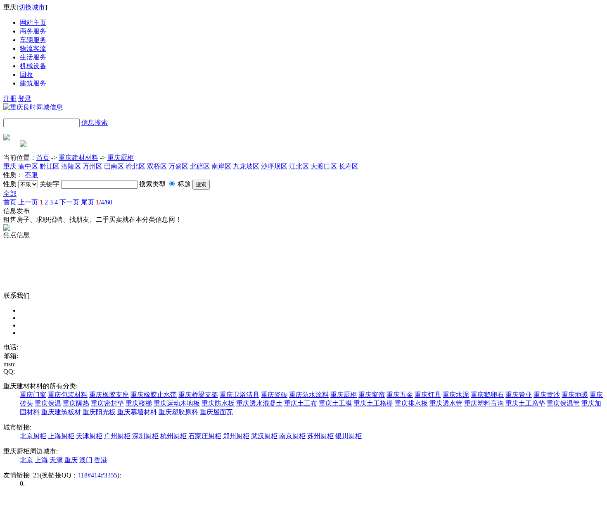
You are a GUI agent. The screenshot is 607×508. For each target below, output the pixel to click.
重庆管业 (518, 394)
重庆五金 (399, 394)
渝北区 (135, 166)
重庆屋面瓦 (216, 411)
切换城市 (32, 7)
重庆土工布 (300, 403)
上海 (41, 459)
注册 (10, 98)
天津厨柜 (89, 435)
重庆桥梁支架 (198, 394)
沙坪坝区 (274, 166)
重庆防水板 (218, 403)
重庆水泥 (456, 394)
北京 (26, 459)
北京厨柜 (33, 435)
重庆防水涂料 (309, 394)
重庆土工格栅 (373, 403)
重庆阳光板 (99, 411)
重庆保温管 (563, 403)
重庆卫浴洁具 (239, 394)
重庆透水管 (445, 403)
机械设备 (33, 65)
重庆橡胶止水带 (153, 394)
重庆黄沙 (546, 394)
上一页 (28, 202)
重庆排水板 (411, 403)
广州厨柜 (117, 435)
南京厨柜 (292, 435)
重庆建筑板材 (61, 411)
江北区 (299, 166)
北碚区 (200, 166)
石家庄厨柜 (204, 435)
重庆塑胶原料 (178, 411)
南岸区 (221, 166)
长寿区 (348, 166)
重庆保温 (48, 403)
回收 (26, 74)
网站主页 (33, 22)
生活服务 (33, 57)
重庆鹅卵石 (487, 394)
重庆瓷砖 (274, 394)
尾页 (87, 202)
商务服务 (33, 31)
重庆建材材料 (78, 157)
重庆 (10, 166)
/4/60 (104, 202)
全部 (10, 193)
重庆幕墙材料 (137, 411)
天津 (56, 459)
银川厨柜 (348, 435)
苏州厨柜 (320, 435)
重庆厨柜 (120, 157)
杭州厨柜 (173, 435)
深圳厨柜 (145, 435)
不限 (31, 174)
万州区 (92, 166)
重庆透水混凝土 (259, 403)
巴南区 (114, 166)
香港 (100, 459)
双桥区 (157, 166)
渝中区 (28, 166)
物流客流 (33, 48)
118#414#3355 (97, 475)
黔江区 (49, 166)
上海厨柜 (61, 435)
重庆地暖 (575, 394)
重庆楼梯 (139, 403)
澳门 (85, 459)
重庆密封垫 (107, 403)
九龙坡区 (246, 166)
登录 (24, 98)
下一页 (69, 202)
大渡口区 (324, 166)
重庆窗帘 (371, 394)
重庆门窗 (33, 394)
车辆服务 (33, 39)
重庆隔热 (76, 403)
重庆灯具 (428, 394)
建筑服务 (33, 83)
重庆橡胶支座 (109, 394)
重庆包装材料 (68, 394)
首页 (43, 157)
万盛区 (178, 166)
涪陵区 (71, 166)
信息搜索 (94, 122)
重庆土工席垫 (525, 403)
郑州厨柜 (236, 435)
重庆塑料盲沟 (484, 403)
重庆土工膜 (335, 403)
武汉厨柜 (264, 435)
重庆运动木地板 (177, 403)
